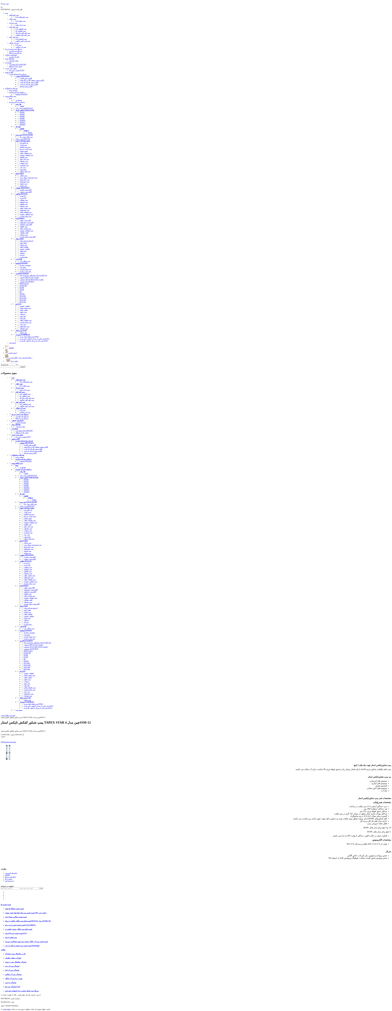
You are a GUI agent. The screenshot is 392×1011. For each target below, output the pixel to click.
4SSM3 (22, 112)
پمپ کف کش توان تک (23, 33)
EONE (22, 290)
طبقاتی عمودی (25, 249)
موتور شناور (24, 151)
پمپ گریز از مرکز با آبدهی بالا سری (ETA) (34, 341)
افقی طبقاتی (24, 233)
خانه (13, 715)
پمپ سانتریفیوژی (25, 216)
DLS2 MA (23, 298)
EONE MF (23, 286)
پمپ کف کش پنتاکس (23, 35)
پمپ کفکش (24, 157)
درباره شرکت (9, 881)
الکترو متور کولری (26, 78)
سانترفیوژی (24, 257)
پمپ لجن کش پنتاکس (23, 41)
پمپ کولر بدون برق (26, 137)
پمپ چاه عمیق (25, 179)
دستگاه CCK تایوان (22, 433)
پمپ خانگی (23, 175)
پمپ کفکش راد (21, 31)
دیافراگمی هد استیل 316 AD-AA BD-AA (33, 275)
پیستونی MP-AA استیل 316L (29, 277)
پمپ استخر (23, 184)
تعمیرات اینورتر (21, 422)
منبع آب (22, 314)
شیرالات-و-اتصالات (11, 88)
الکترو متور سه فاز (26, 86)
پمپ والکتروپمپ (10, 96)
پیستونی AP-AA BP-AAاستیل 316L (32, 279)
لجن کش (23, 316)
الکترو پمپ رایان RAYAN (24, 108)
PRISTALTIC (24, 283)
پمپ (6, 13)
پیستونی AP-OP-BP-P (27, 281)
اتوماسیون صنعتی (11, 55)
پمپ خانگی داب (25, 261)
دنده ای (22, 255)
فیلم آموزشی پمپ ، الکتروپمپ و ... (20, 358)
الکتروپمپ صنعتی (26, 192)
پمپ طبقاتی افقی (26, 153)
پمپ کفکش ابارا (21, 29)
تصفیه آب (8, 62)
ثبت (41, 888)
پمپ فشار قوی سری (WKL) (29, 337)
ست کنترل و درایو (26, 149)
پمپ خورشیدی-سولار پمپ (28, 177)
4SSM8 (22, 118)
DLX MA (23, 300)
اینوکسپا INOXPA (22, 94)
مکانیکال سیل (9, 59)
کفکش (22, 106)
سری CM (23, 198)
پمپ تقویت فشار (25, 308)
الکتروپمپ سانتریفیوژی (27, 237)
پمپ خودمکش (24, 182)
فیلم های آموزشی (11, 873)
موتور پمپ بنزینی (11, 68)
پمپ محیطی (24, 161)
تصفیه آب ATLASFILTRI (24, 431)
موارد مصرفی (20, 426)
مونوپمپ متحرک (25, 265)
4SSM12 (22, 122)
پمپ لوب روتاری (25, 271)
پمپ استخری (24, 165)
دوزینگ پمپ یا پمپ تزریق (13, 49)
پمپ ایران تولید (21, 25)
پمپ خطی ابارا (21, 21)
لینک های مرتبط (10, 877)
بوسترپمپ (23, 169)
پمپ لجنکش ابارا (21, 39)
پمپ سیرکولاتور (25, 147)
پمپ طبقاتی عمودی (26, 155)
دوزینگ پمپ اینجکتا (22, 418)
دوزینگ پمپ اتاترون (22, 416)
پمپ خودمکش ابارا (22, 17)
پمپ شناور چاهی (25, 208)
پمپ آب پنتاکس (21, 47)
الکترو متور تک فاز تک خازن (29, 82)
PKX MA (23, 302)
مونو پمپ (23, 267)
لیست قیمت (12, 353)
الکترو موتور (9, 72)
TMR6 (30, 133)
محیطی (22, 253)
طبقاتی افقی (24, 247)
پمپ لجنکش (24, 202)
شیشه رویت (20, 457)
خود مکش (23, 251)
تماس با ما (14, 361)
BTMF (22, 288)
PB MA (22, 294)
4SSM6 (22, 116)
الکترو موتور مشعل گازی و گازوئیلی (32, 80)
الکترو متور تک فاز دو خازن (29, 84)
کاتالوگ (11, 348)
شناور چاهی (24, 310)
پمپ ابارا (18, 45)
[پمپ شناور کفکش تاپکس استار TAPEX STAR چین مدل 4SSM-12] (8, 759)
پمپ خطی (23, 312)
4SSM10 (22, 120)
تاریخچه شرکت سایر (26, 241)
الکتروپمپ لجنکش (26, 224)
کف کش (22, 318)
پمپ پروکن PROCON (23, 139)
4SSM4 (22, 114)
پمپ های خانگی (25, 171)
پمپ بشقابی (24, 163)
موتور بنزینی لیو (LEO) (23, 437)
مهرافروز (19, 100)
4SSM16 (22, 124)
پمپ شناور (23, 186)
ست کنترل (23, 145)
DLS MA (23, 296)
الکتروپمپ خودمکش (26, 222)
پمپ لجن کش (24, 159)
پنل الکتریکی (24, 143)
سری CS (23, 196)
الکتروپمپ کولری (25, 190)
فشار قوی (23, 243)
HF (21, 292)
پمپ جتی (23, 167)
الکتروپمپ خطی (25, 220)
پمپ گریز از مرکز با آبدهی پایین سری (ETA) (34, 339)
